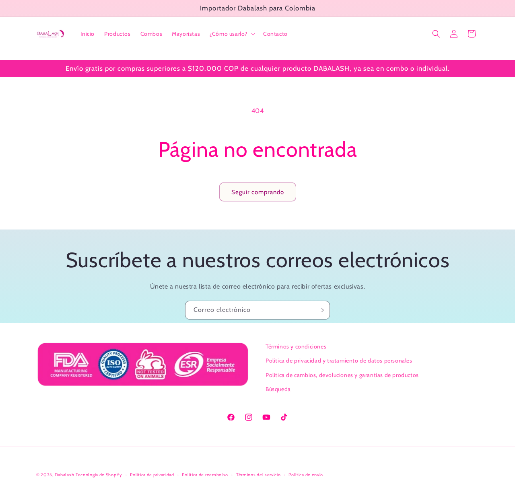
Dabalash (64, 475)
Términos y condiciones (296, 346)
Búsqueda (278, 389)
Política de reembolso (205, 475)
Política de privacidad (152, 475)
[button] (231, 33)
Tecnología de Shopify (99, 475)
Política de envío (305, 475)
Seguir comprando (257, 192)
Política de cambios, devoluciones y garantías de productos (342, 375)
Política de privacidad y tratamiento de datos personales (339, 360)
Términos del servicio (258, 475)
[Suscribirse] (321, 310)
